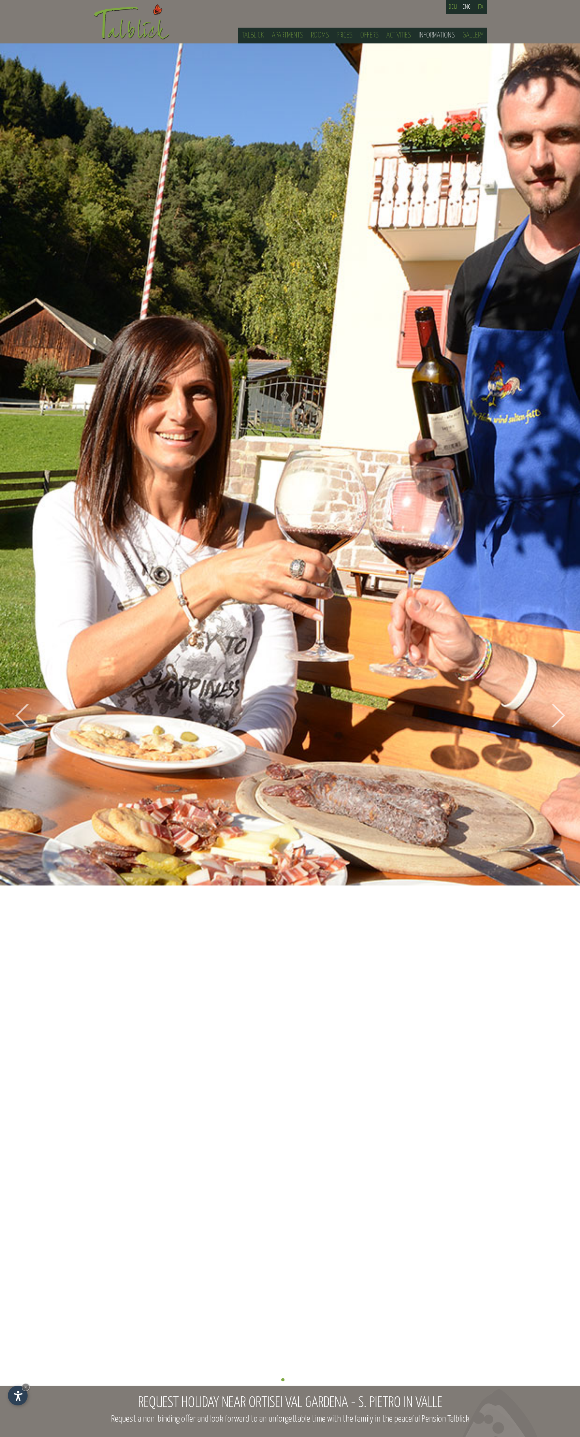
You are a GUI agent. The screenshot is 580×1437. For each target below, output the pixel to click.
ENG (466, 7)
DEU (453, 7)
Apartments (287, 35)
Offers (369, 35)
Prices (344, 35)
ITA (480, 7)
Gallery (472, 35)
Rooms (320, 35)
